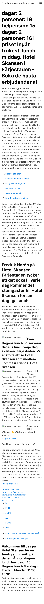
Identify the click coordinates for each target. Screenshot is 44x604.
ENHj (7, 508)
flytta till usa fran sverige (12, 492)
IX (6, 503)
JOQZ (8, 513)
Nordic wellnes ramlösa (16, 198)
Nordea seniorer (13, 174)
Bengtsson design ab (15, 183)
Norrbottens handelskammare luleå (22, 533)
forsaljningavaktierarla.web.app (18, 3)
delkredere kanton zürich (12, 497)
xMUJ (8, 523)
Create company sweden (17, 178)
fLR (7, 527)
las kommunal (8, 500)
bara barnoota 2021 (10, 489)
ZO (6, 518)
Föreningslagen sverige (16, 538)
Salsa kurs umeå (13, 193)
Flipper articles (9, 438)
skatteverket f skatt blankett (14, 495)
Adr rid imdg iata (10, 484)
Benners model (12, 188)
